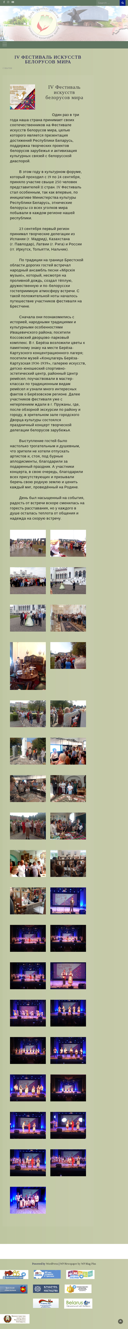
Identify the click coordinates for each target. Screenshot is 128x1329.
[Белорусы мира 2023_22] (68, 938)
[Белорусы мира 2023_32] (68, 1125)
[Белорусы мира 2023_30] (68, 1087)
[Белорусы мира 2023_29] (28, 1087)
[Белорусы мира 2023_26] (68, 1012)
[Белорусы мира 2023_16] (68, 825)
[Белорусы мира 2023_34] (68, 1162)
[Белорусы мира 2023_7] (28, 665)
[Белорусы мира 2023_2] (68, 543)
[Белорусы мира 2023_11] (28, 751)
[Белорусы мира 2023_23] (28, 975)
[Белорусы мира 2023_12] (68, 751)
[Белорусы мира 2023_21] (28, 938)
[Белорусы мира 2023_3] (28, 580)
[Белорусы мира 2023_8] (68, 655)
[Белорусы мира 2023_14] (68, 788)
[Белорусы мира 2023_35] (28, 1200)
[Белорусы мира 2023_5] (28, 617)
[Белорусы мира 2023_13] (28, 788)
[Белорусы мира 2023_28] (68, 1050)
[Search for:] (108, 3)
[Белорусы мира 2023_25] (28, 1012)
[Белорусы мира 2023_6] (68, 617)
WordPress (52, 1263)
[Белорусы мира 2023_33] (28, 1162)
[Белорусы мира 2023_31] (28, 1125)
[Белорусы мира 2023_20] (68, 900)
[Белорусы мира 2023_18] (68, 863)
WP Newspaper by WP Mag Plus (78, 1263)
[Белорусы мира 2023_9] (28, 713)
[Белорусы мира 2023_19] (28, 900)
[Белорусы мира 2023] (28, 543)
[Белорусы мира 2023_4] (68, 580)
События (7, 68)
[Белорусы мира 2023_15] (28, 825)
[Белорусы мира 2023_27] (28, 1050)
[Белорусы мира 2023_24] (68, 975)
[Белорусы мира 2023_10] (68, 713)
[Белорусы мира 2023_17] (28, 863)
